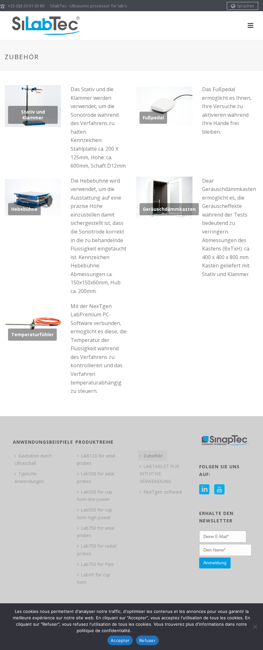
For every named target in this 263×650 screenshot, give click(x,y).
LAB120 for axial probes (96, 459)
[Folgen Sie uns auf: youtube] (219, 489)
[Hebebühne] (33, 197)
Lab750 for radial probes (96, 549)
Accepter (120, 640)
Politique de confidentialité (159, 630)
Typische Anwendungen (29, 477)
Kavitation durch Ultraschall (33, 459)
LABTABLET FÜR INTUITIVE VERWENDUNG (159, 473)
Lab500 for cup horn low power (94, 495)
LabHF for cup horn (93, 578)
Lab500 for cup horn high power (94, 513)
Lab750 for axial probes (95, 531)
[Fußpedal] (164, 106)
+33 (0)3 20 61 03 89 (26, 6)
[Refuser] (255, 626)
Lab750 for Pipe (97, 564)
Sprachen (245, 6)
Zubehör (153, 456)
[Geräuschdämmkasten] (164, 197)
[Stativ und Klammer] (33, 106)
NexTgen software (162, 492)
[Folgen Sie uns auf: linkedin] (204, 489)
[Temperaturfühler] (33, 323)
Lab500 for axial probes (95, 477)
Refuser (147, 640)
